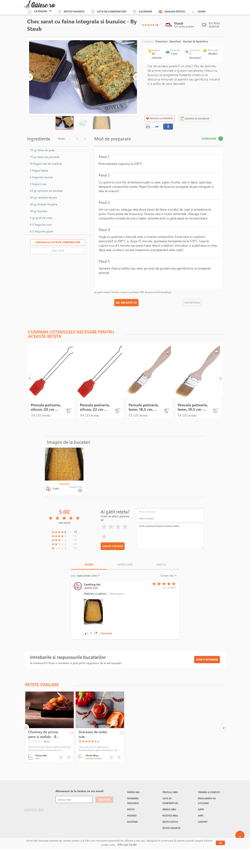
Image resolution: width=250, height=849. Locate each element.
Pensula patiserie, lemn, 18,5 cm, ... (144, 407)
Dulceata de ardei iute (93, 734)
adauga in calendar (197, 118)
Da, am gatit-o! (126, 302)
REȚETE (131, 809)
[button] (31, 77)
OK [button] (220, 843)
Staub (178, 23)
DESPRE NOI (133, 792)
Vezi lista (58, 250)
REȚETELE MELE (170, 815)
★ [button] (143, 25)
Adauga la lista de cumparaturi (58, 242)
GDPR (201, 809)
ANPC (201, 815)
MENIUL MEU (169, 809)
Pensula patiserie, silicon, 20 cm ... (46, 407)
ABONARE (104, 799)
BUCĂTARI (132, 821)
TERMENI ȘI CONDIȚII (209, 792)
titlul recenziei (147, 511)
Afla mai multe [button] (127, 844)
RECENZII (132, 815)
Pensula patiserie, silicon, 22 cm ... (95, 407)
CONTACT (203, 821)
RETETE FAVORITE (171, 828)
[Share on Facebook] (168, 127)
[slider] (148, 25)
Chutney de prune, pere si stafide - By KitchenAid (43, 734)
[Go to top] (240, 835)
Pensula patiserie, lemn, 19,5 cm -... (193, 407)
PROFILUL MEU (170, 792)
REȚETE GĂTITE (170, 821)
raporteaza (192, 302)
